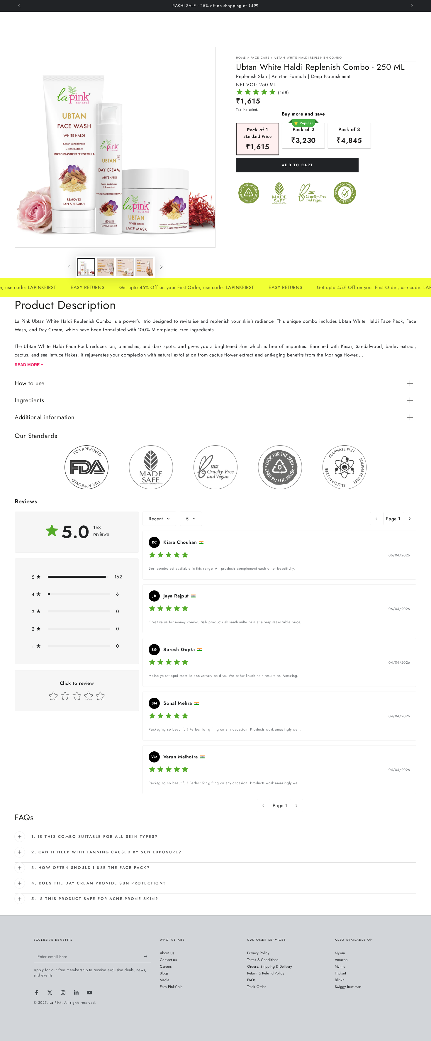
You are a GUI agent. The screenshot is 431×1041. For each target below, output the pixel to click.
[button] (77, 576)
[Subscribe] (147, 956)
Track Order (256, 986)
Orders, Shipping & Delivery (269, 966)
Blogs (164, 973)
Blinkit (340, 980)
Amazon (341, 959)
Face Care (261, 57)
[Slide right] (411, 6)
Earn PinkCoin (171, 986)
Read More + (29, 364)
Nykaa (340, 953)
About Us (167, 953)
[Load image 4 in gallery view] (144, 267)
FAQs (251, 980)
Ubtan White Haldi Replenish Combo (308, 57)
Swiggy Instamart (348, 986)
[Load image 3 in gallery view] (125, 267)
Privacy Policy (258, 953)
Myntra (340, 966)
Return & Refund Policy (265, 973)
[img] (256, 93)
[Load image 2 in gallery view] (105, 267)
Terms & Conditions (262, 959)
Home (241, 57)
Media (164, 980)
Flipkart (340, 973)
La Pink (55, 1002)
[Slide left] (20, 6)
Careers (166, 966)
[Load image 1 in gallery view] (86, 267)
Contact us (168, 959)
